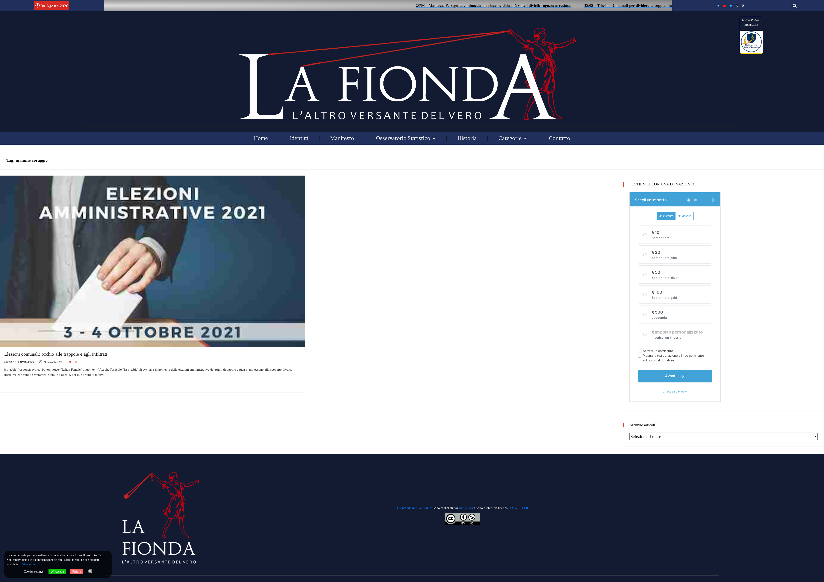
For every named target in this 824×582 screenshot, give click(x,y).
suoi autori (466, 508)
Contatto (559, 138)
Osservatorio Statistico (403, 138)
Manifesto (342, 138)
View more (28, 564)
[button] (794, 5)
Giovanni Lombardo (19, 362)
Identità (299, 138)
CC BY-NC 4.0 (518, 508)
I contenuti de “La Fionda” (414, 508)
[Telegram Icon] (730, 5)
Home (261, 138)
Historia (467, 138)
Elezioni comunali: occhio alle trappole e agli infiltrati (55, 354)
